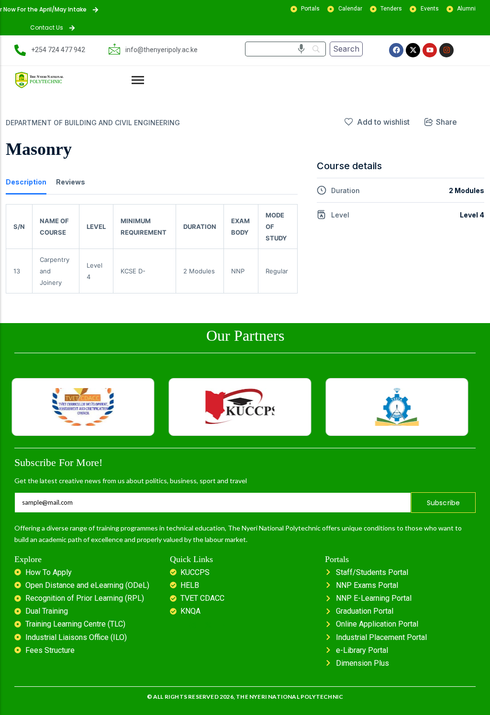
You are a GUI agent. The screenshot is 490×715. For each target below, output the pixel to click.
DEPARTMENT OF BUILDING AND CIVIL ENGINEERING (93, 123)
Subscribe (443, 503)
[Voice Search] (301, 49)
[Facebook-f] (177, 625)
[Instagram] (446, 50)
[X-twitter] (413, 50)
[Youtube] (430, 50)
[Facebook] (396, 50)
